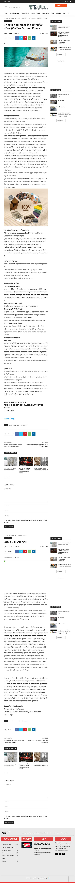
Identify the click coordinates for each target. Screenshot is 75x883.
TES (48, 878)
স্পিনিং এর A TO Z (61, 107)
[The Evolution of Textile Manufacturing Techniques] (41, 461)
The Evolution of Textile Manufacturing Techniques (64, 42)
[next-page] (8, 477)
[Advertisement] (61, 71)
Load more (60, 54)
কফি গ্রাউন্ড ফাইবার (24, 425)
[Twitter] (65, 1)
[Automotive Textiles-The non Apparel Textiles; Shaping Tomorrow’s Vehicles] (26, 461)
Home (5, 18)
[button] (69, 13)
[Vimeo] (68, 1)
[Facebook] (60, 1)
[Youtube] (70, 1)
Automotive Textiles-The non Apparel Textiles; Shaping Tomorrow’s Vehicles (64, 34)
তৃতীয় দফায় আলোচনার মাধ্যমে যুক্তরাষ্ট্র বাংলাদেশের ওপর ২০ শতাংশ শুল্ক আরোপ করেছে (42, 844)
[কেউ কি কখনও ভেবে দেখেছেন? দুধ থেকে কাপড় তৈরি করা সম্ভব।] (10, 461)
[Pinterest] (25, 38)
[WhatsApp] (29, 38)
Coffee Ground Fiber (14, 425)
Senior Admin (8, 33)
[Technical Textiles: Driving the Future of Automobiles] (53, 49)
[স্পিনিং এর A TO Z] (53, 108)
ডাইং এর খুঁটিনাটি (61, 100)
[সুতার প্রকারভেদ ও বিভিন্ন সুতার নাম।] (53, 96)
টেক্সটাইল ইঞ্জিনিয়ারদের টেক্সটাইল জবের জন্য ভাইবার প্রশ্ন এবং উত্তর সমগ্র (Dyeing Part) (64, 114)
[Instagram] (63, 1)
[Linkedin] (33, 38)
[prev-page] (5, 477)
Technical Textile (12, 18)
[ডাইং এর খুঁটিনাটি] (53, 102)
